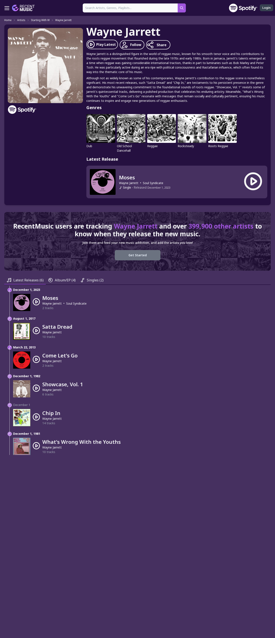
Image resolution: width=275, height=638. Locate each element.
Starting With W (40, 20)
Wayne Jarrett (63, 20)
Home (8, 20)
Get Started (137, 255)
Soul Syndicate (153, 183)
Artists (21, 20)
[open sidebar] (7, 8)
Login (266, 8)
